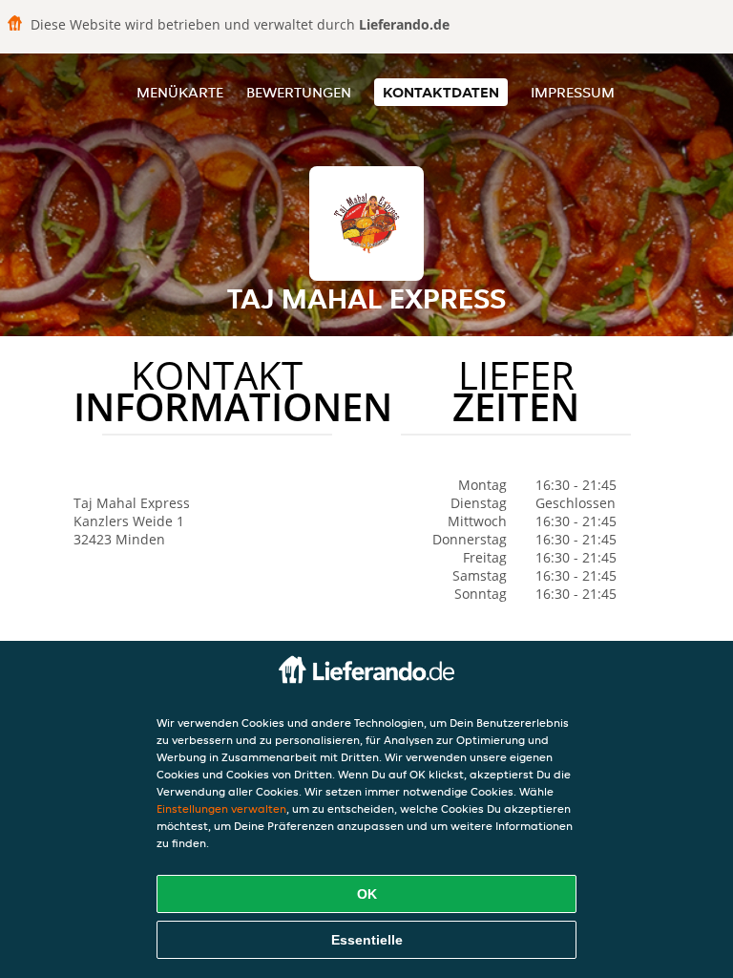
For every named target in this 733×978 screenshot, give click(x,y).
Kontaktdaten (441, 92)
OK (367, 894)
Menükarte (179, 92)
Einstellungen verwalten (221, 808)
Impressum (573, 92)
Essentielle (367, 939)
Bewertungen (298, 92)
